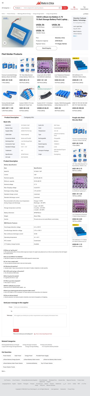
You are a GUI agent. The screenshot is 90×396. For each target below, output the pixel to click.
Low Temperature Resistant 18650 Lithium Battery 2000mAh (79, 215)
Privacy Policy (71, 389)
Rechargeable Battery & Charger (10, 344)
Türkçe (36, 385)
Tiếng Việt (42, 385)
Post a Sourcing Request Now (43, 334)
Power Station (7, 355)
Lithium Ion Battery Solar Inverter (52, 359)
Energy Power (28, 355)
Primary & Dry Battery (46, 344)
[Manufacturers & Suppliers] (45, 3)
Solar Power (18, 355)
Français (32, 383)
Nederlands (58, 383)
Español (20, 383)
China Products (16, 380)
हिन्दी (79, 383)
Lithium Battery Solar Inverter (32, 359)
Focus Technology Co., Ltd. (33, 389)
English (14, 383)
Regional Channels (71, 380)
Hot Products (7, 380)
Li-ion (55, 147)
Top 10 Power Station (47, 363)
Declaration (63, 389)
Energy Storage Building (31, 346)
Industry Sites (61, 380)
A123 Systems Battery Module (50, 346)
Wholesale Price (53, 380)
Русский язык (39, 383)
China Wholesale (43, 380)
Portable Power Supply (42, 355)
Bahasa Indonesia (51, 385)
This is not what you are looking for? (23, 334)
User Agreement (55, 389)
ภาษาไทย (84, 383)
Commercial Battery (31, 363)
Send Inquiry (46, 48)
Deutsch (52, 383)
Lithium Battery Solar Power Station (13, 363)
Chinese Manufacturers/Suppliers (29, 380)
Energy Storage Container (30, 344)
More (74, 36)
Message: (9, 315)
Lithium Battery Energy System (11, 359)
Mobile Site (42, 381)
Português (25, 383)
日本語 (74, 383)
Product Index (80, 380)
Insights (48, 381)
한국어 (69, 383)
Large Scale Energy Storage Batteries (12, 346)
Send (16, 330)
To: (11, 311)
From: (10, 307)
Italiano (46, 383)
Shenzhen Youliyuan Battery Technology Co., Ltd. (79, 20)
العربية (64, 383)
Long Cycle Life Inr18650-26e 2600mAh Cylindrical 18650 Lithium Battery (79, 190)
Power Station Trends (9, 367)
